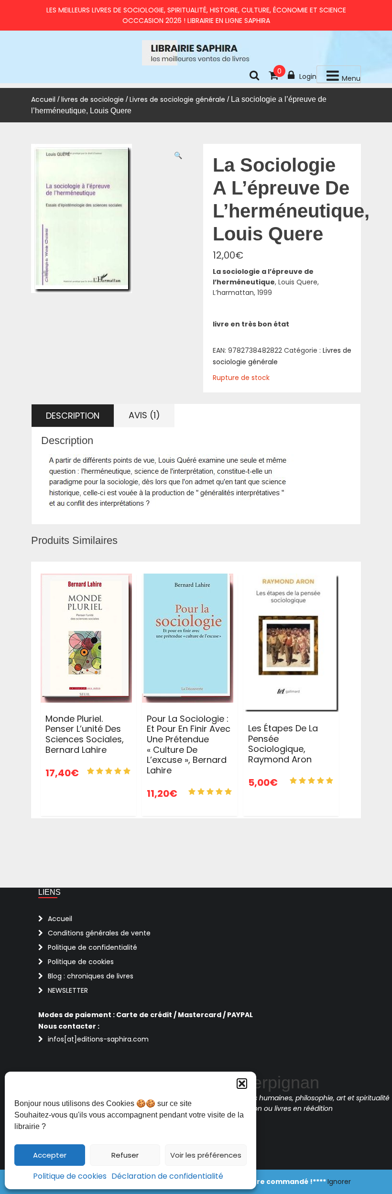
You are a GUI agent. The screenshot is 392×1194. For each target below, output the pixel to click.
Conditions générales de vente (99, 933)
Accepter (49, 1155)
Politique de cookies (70, 1176)
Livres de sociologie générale (177, 99)
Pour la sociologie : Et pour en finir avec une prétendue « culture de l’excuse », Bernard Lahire (188, 744)
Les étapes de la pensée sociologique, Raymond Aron (283, 743)
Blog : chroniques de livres (90, 976)
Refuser (125, 1155)
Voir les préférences (205, 1155)
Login (307, 76)
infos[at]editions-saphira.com (98, 1039)
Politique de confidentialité (92, 947)
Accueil (43, 99)
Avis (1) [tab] (144, 415)
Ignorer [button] (339, 1181)
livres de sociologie (92, 99)
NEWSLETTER (68, 990)
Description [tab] (72, 416)
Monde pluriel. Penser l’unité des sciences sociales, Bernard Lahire (84, 734)
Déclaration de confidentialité (167, 1176)
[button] (242, 1083)
